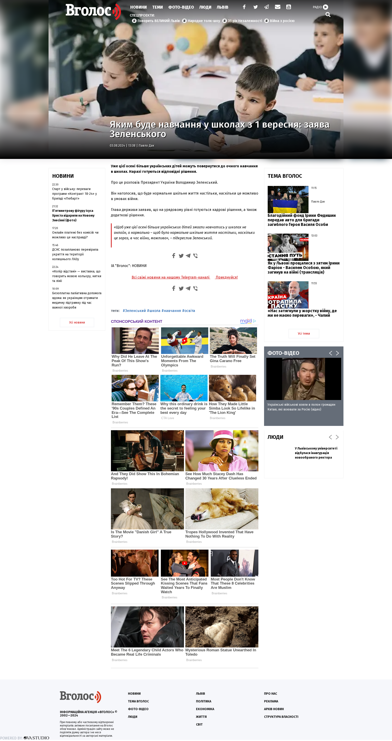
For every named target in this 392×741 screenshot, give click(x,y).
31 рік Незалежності (245, 21)
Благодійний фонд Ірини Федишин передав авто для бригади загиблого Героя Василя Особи (302, 220)
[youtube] (289, 7)
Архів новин (274, 709)
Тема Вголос (138, 701)
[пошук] (328, 14)
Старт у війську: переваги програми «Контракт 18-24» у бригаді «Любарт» (74, 193)
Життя (201, 717)
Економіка (205, 709)
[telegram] (267, 7)
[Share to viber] (195, 256)
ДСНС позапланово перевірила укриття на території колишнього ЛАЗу (75, 254)
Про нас (270, 694)
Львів (222, 7)
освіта (189, 311)
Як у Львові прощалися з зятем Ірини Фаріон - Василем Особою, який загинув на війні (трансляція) (304, 267)
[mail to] (277, 7)
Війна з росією (282, 21)
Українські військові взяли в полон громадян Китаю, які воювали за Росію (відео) (301, 407)
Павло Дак (146, 146)
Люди (205, 7)
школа (154, 311)
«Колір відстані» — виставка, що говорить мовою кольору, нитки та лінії (76, 276)
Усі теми (304, 334)
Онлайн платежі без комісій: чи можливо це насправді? (75, 235)
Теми (157, 7)
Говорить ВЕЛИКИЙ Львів (159, 21)
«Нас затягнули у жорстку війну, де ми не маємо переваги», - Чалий (302, 313)
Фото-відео (138, 709)
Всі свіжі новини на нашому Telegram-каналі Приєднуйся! (185, 277)
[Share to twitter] (181, 256)
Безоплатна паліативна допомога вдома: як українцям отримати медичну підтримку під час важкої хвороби (76, 300)
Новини (138, 7)
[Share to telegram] (188, 256)
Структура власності (281, 717)
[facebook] (243, 7)
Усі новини (77, 322)
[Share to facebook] (173, 256)
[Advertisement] (303, 514)
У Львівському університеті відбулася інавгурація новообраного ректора (316, 453)
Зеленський (135, 311)
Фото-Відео (181, 7)
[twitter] (255, 7)
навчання (172, 311)
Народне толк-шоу (204, 21)
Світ (199, 724)
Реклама (271, 701)
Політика (203, 701)
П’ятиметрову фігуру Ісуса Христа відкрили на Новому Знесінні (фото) (73, 215)
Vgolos (93, 12)
